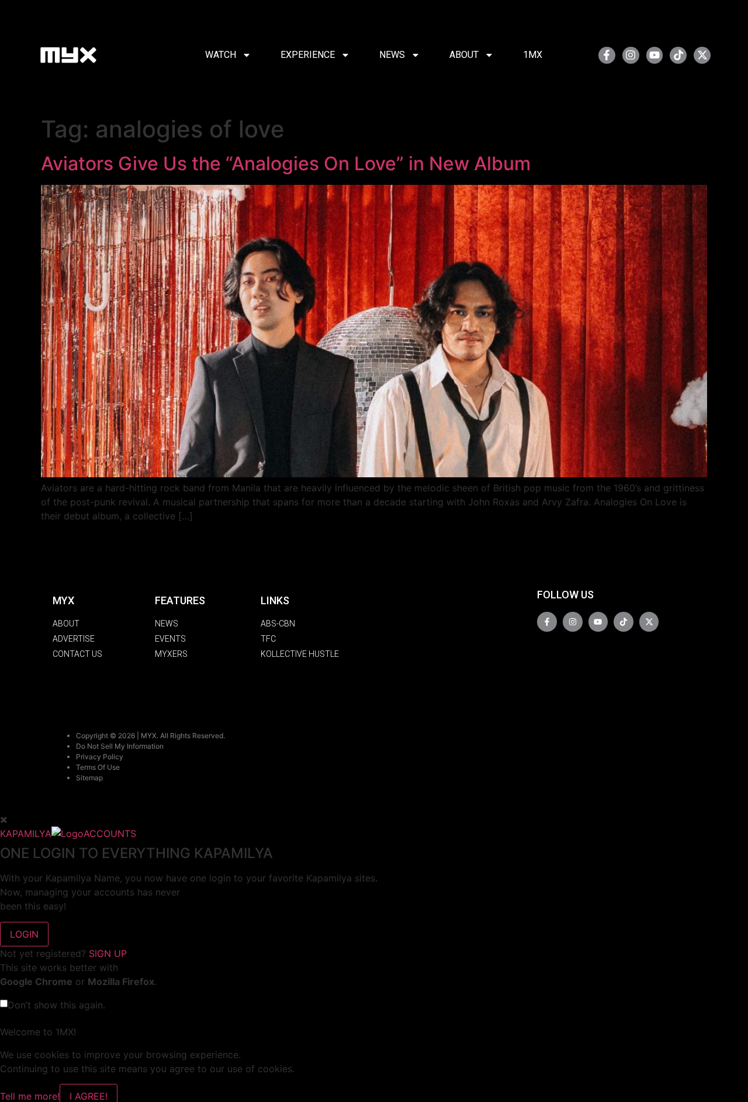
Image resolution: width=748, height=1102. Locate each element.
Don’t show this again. (56, 1005)
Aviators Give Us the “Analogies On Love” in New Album (286, 163)
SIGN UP (108, 953)
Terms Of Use (98, 767)
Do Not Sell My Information (120, 746)
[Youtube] (654, 55)
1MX (532, 54)
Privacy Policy (99, 756)
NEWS (392, 54)
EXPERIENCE (307, 54)
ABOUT (464, 54)
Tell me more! (30, 1096)
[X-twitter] (702, 55)
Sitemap (89, 777)
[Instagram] (630, 55)
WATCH (220, 54)
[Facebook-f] (606, 55)
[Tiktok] (678, 55)
